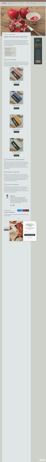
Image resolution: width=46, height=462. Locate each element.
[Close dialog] (35, 222)
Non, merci (30, 237)
